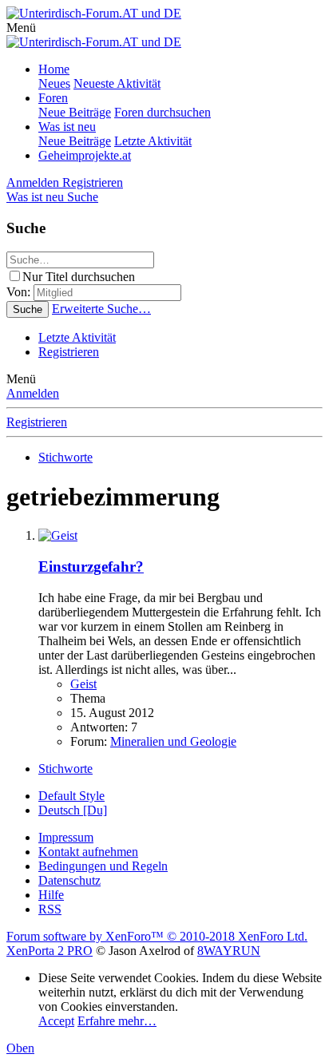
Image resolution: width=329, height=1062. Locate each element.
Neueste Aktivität (117, 83)
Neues (54, 83)
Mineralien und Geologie (173, 741)
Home (53, 69)
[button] (21, 27)
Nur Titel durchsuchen (78, 276)
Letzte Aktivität (153, 141)
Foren (53, 98)
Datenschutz (69, 880)
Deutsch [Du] (72, 810)
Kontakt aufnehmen (88, 851)
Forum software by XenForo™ (156, 936)
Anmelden (32, 393)
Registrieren (68, 352)
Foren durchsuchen (162, 112)
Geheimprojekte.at (84, 155)
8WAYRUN (228, 950)
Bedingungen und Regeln (103, 866)
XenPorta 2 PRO (49, 950)
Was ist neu (67, 126)
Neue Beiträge (74, 112)
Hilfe (51, 895)
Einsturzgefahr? (91, 566)
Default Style (71, 795)
